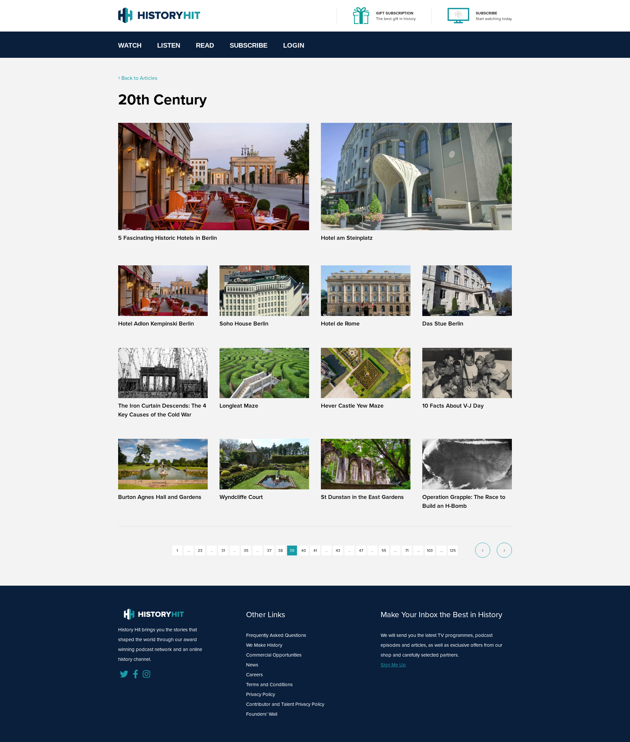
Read (205, 45)
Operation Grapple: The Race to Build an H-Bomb (463, 501)
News (252, 664)
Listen (168, 45)
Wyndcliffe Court (241, 497)
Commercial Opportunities (274, 655)
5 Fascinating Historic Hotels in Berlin (167, 238)
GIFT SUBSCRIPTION (394, 13)
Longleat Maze (239, 405)
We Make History (264, 645)
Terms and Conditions (269, 684)
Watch (129, 45)
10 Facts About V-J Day (453, 405)
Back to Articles (138, 78)
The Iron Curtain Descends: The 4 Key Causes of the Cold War (162, 410)
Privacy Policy (260, 694)
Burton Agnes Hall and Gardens (159, 497)
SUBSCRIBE (486, 13)
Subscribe (248, 45)
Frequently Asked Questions (276, 635)
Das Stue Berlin (442, 323)
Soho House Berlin (244, 323)
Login (293, 45)
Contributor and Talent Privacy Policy (285, 704)
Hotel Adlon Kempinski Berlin (156, 323)
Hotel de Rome (340, 323)
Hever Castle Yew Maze (352, 405)
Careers (254, 674)
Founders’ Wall (261, 714)
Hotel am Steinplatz (347, 238)
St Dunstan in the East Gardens (362, 497)
